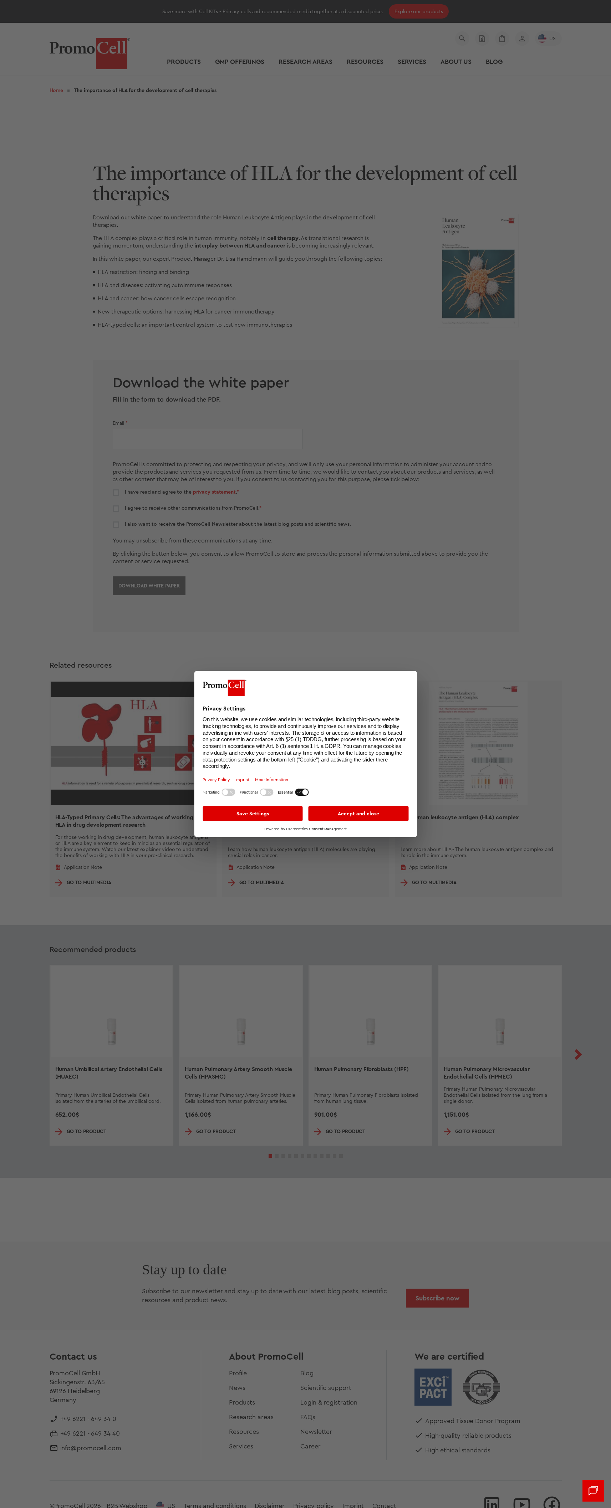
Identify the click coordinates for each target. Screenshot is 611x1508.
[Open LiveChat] (593, 1491)
